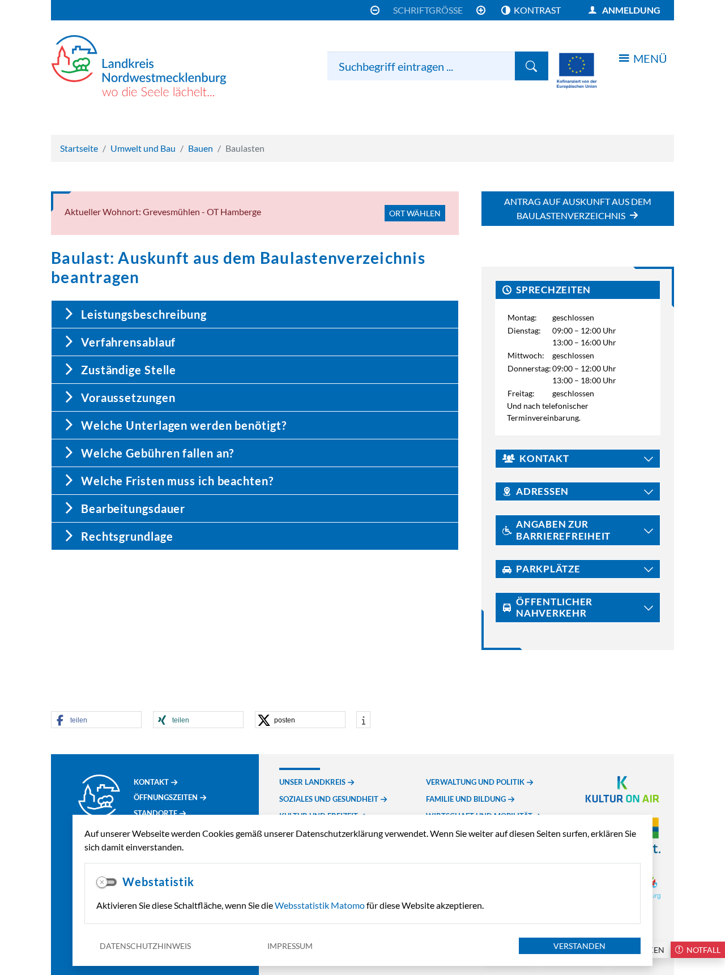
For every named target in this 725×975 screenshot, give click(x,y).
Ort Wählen (415, 213)
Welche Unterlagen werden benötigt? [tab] (184, 425)
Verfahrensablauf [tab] (128, 342)
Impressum (290, 946)
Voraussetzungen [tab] (128, 397)
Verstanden (579, 946)
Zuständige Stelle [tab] (128, 370)
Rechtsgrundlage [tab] (127, 536)
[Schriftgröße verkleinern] (375, 10)
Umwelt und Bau (143, 148)
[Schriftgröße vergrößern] (481, 10)
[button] (96, 720)
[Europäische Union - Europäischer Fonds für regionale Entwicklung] (576, 69)
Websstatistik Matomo (320, 905)
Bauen (200, 148)
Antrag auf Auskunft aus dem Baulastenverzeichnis (577, 208)
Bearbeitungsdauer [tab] (133, 508)
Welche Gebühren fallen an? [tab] (157, 453)
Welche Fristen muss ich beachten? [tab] (177, 481)
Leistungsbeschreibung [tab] (144, 314)
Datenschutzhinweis (145, 946)
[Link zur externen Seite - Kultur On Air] (622, 787)
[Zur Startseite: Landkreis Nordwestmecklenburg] (153, 65)
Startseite (79, 148)
